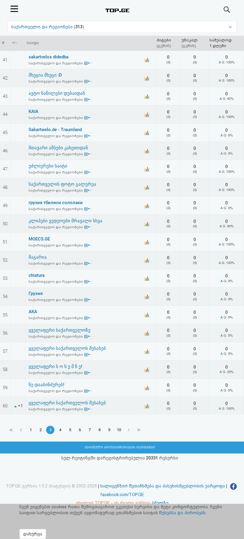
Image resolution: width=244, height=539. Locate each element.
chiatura (37, 275)
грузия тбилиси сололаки (56, 202)
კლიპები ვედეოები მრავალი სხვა (65, 220)
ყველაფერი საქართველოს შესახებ (67, 348)
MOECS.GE (39, 239)
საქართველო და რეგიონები (42, 26)
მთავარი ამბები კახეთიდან (58, 147)
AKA (33, 311)
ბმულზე (160, 503)
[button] (122, 27)
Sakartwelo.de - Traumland (55, 129)
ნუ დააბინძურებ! (46, 384)
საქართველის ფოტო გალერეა (62, 184)
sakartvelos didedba (48, 57)
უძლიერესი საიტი (48, 166)
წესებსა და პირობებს (182, 512)
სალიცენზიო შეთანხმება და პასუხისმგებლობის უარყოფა (162, 486)
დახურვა (32, 534)
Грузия (36, 293)
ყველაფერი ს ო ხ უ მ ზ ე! (55, 366)
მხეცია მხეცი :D (45, 75)
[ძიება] (227, 9)
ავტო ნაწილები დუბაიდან (57, 93)
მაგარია (38, 257)
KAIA (33, 111)
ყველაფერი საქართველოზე (59, 330)
